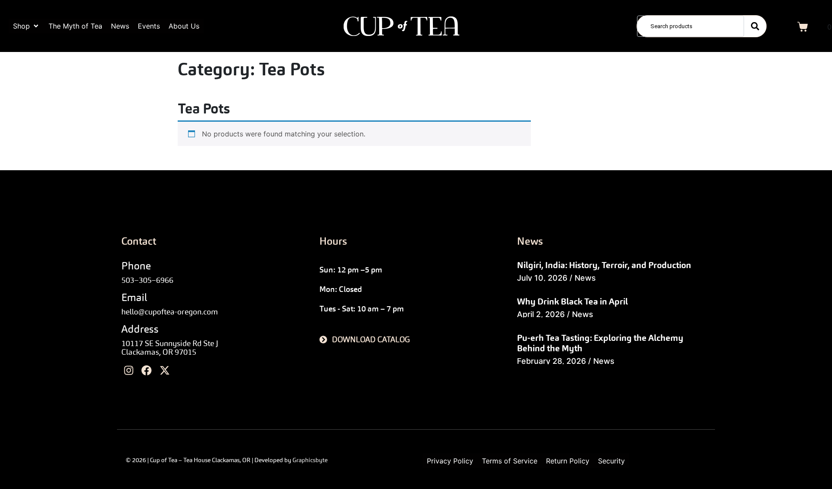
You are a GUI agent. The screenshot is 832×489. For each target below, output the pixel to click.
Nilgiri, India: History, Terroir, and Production (604, 265)
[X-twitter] (164, 370)
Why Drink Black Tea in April (572, 301)
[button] (26, 26)
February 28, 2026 (551, 361)
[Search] (755, 26)
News (585, 277)
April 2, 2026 (541, 314)
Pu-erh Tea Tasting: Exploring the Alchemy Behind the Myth (600, 343)
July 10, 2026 (542, 277)
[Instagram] (128, 370)
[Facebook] (147, 370)
